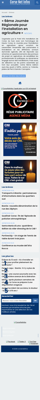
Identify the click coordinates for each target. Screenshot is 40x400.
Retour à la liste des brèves (14, 76)
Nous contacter (8, 335)
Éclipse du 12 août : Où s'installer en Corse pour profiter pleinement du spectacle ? (17, 262)
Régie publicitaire (9, 328)
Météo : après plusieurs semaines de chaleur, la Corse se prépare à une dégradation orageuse (18, 282)
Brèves (11, 12)
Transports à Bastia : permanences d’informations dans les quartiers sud (19, 196)
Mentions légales (9, 332)
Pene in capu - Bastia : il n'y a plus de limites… (18, 269)
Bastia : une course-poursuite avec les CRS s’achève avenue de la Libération (19, 275)
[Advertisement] (20, 374)
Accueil (4, 12)
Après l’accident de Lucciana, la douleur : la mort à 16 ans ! (20, 289)
